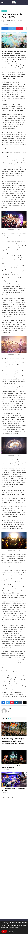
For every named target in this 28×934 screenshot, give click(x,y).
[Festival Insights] (14, 2)
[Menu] (2, 2)
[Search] (26, 2)
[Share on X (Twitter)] (12, 28)
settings (16, 927)
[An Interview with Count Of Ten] (14, 40)
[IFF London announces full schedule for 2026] (14, 779)
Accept (4, 931)
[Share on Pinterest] (19, 28)
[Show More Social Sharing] (25, 28)
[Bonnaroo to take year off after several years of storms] (14, 757)
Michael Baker (9, 20)
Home (2, 6)
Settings (11, 931)
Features (4, 10)
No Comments (17, 22)
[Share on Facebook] (5, 28)
